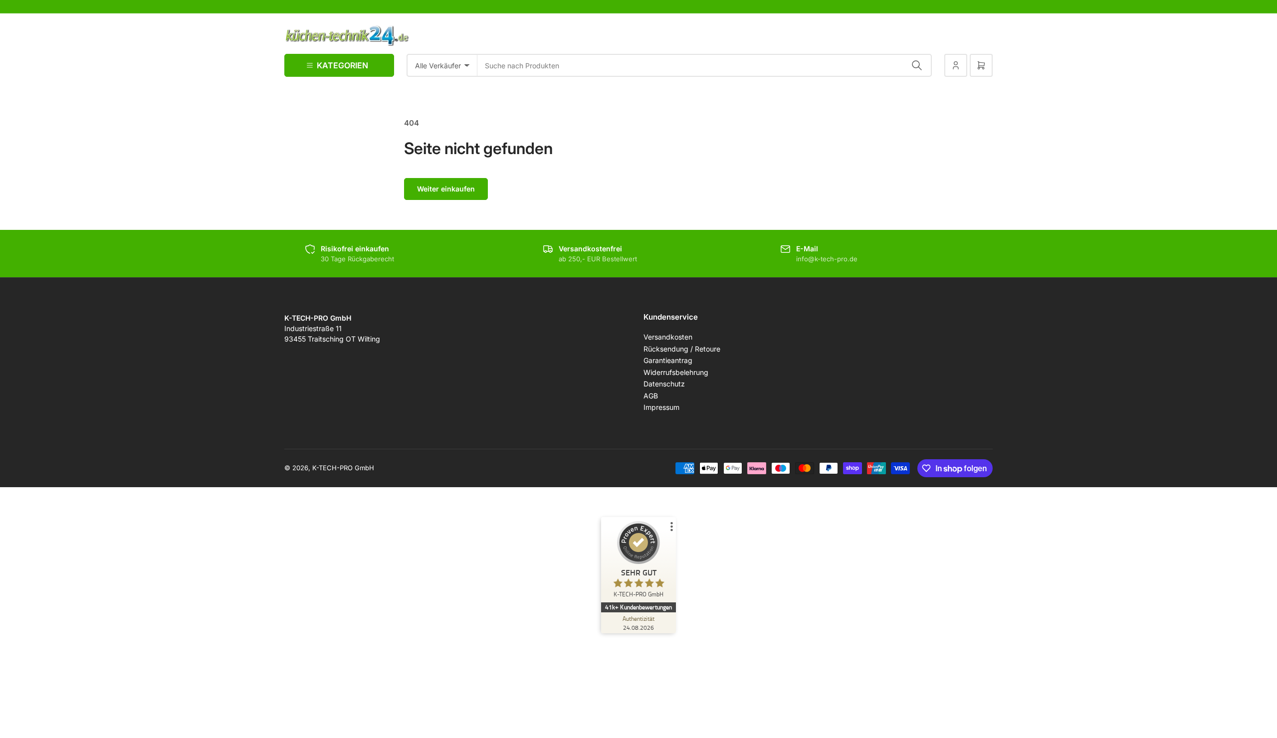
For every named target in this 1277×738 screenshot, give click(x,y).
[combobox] (704, 65)
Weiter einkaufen (446, 188)
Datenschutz (664, 383)
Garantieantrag (667, 360)
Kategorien (342, 65)
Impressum (661, 407)
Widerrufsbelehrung (675, 372)
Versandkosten (667, 337)
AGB (650, 395)
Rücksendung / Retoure (681, 349)
